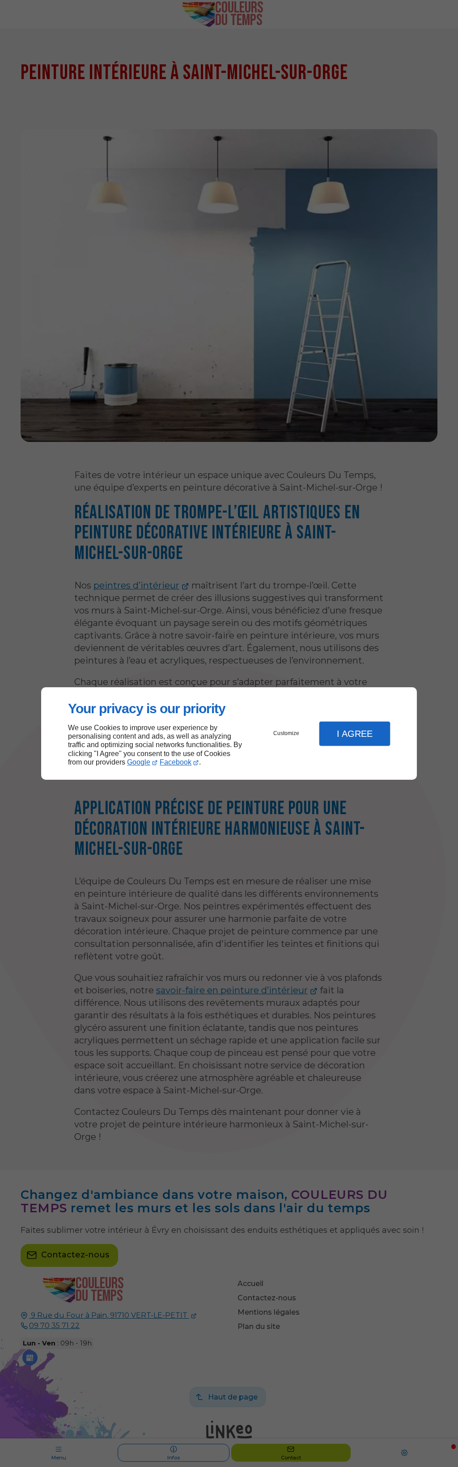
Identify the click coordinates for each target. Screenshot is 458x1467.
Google (138, 762)
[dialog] (229, 733)
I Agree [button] (355, 734)
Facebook (175, 762)
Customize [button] (286, 733)
